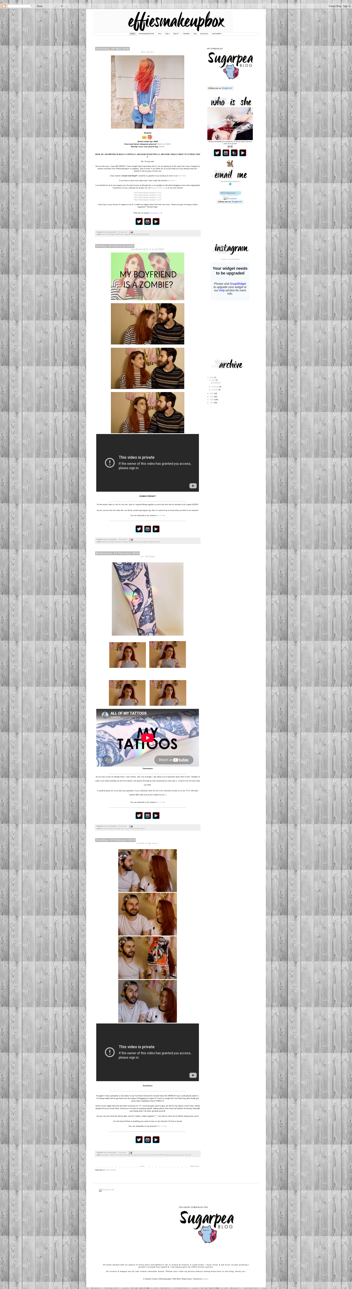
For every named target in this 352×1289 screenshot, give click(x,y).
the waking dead (151, 542)
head (138, 542)
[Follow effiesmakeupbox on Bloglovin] (220, 89)
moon (122, 828)
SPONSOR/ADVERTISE (146, 34)
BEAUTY (176, 34)
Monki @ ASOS (164, 144)
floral (105, 828)
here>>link (182, 176)
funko (121, 1155)
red (142, 542)
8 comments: (122, 1152)
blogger (113, 234)
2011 (212, 403)
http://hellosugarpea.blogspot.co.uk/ (147, 193)
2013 (212, 397)
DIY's (160, 34)
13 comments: (122, 539)
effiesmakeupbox (116, 542)
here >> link (160, 515)
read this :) (172, 180)
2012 (212, 399)
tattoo (138, 828)
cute (109, 542)
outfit (126, 234)
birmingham (105, 1155)
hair (135, 542)
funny (123, 542)
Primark (152, 1155)
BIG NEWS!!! (216, 383)
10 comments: (122, 826)
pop (148, 1155)
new (122, 234)
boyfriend (104, 542)
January (215, 390)
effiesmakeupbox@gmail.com (230, 181)
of (127, 828)
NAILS (167, 34)
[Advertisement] (234, 329)
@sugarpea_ (154, 213)
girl (108, 828)
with (189, 1155)
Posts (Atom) (111, 1170)
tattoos (143, 828)
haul (138, 1155)
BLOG (108, 234)
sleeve (134, 828)
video (158, 542)
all (102, 828)
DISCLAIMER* (216, 34)
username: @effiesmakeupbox (230, 259)
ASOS (161, 147)
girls (111, 828)
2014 (212, 393)
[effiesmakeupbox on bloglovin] (230, 195)
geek (127, 542)
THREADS (186, 34)
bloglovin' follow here (158, 188)
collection (112, 1155)
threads (146, 234)
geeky (131, 542)
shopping (166, 1155)
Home (142, 1166)
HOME (132, 34)
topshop (181, 1155)
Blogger (205, 1279)
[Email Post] (131, 232)
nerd (142, 1155)
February (215, 387)
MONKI (118, 234)
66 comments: (122, 232)
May (214, 380)
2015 (212, 378)
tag (144, 542)
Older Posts (194, 1166)
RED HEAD (140, 234)
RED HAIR (131, 234)
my (125, 828)
